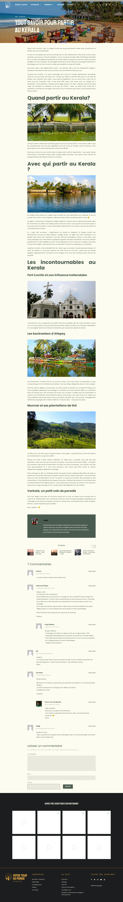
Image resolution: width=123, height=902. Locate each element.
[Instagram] (103, 5)
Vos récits (35, 890)
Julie (45, 520)
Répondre (92, 571)
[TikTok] (109, 5)
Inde (16, 16)
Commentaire (32, 754)
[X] (100, 5)
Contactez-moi (66, 890)
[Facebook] (97, 5)
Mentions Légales (96, 886)
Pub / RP (64, 885)
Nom (29, 774)
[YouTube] (106, 5)
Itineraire (22, 16)
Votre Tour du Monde (53, 702)
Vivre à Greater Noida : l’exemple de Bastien (89, 552)
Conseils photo (36, 885)
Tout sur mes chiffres (68, 887)
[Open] (23, 822)
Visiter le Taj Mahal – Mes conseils (40, 552)
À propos (64, 879)
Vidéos (34, 887)
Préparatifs (35, 882)
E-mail (29, 782)
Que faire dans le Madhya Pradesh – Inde (65, 552)
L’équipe (64, 882)
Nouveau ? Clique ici (38, 879)
